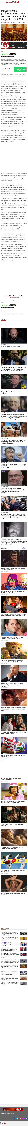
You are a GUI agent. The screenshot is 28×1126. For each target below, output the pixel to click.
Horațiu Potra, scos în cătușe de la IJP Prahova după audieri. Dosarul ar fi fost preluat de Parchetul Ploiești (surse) (13, 441)
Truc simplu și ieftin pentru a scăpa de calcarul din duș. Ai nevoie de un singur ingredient (9, 983)
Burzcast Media (19, 1121)
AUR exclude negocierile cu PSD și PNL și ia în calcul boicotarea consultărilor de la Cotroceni (9, 939)
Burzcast (13, 1121)
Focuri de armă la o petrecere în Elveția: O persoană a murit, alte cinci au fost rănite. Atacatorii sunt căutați (9, 933)
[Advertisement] (14, 157)
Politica (23, 22)
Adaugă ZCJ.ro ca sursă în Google (9, 69)
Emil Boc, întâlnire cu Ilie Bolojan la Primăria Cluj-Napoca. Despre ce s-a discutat (10, 944)
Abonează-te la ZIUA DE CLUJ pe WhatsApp (21, 69)
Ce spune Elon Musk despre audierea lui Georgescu (11, 392)
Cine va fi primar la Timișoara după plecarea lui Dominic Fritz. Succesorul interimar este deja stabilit (9, 973)
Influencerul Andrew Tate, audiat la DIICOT (12, 346)
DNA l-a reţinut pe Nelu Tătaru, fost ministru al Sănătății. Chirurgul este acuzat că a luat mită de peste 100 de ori (13, 466)
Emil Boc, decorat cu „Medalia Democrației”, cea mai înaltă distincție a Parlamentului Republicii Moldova (9, 949)
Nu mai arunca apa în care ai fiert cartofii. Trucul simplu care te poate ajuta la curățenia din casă (9, 978)
